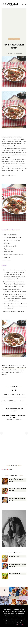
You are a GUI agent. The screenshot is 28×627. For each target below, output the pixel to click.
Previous (1, 433)
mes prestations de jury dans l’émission (14, 367)
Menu (25, 4)
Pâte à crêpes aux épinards (15, 573)
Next (26, 433)
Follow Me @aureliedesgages (4, 592)
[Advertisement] (14, 23)
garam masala (16, 394)
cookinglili (10, 53)
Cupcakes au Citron (14, 556)
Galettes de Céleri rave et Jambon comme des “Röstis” (14, 416)
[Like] (12, 390)
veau (23, 394)
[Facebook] (15, 390)
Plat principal (14, 39)
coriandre (6, 394)
